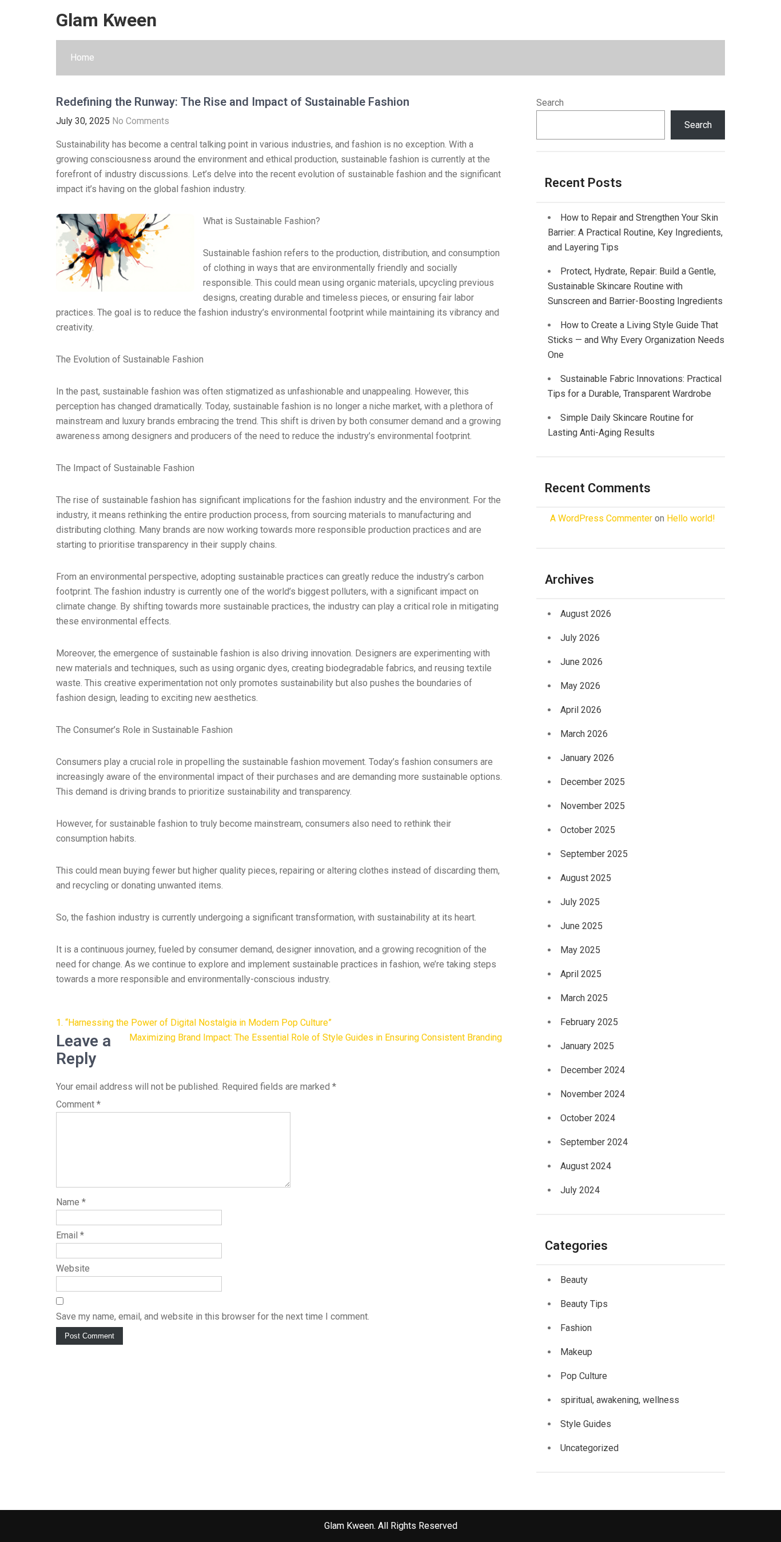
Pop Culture (583, 1375)
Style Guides (585, 1424)
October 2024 (587, 1118)
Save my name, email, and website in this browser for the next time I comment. (212, 1316)
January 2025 (587, 1046)
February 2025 (589, 1022)
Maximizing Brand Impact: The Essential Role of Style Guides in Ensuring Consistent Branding (315, 1037)
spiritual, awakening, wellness (619, 1399)
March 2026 (584, 733)
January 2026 (587, 757)
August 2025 (585, 877)
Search (550, 102)
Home (82, 57)
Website (73, 1268)
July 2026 (580, 637)
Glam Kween (106, 20)
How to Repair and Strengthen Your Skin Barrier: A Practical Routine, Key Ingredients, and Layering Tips (635, 232)
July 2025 (580, 901)
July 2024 (580, 1190)
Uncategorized (589, 1448)
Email (70, 1235)
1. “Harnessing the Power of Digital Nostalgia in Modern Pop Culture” (194, 1022)
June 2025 (581, 926)
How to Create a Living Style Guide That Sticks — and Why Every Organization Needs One (636, 340)
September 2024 (594, 1142)
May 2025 (580, 950)
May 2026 (580, 685)
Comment (78, 1104)
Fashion (576, 1327)
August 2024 (585, 1166)
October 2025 (587, 829)
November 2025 (592, 805)
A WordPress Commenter (601, 518)
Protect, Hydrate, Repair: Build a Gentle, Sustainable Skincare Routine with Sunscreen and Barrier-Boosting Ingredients (635, 286)
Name (71, 1202)
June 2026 (581, 661)
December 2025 (592, 781)
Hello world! (691, 518)
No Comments (140, 120)
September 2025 (594, 853)
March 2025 (584, 998)
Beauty (574, 1279)
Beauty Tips (584, 1303)
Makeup (576, 1351)
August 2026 (585, 613)
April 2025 (580, 974)
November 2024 (592, 1094)
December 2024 (592, 1070)
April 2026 (580, 709)
